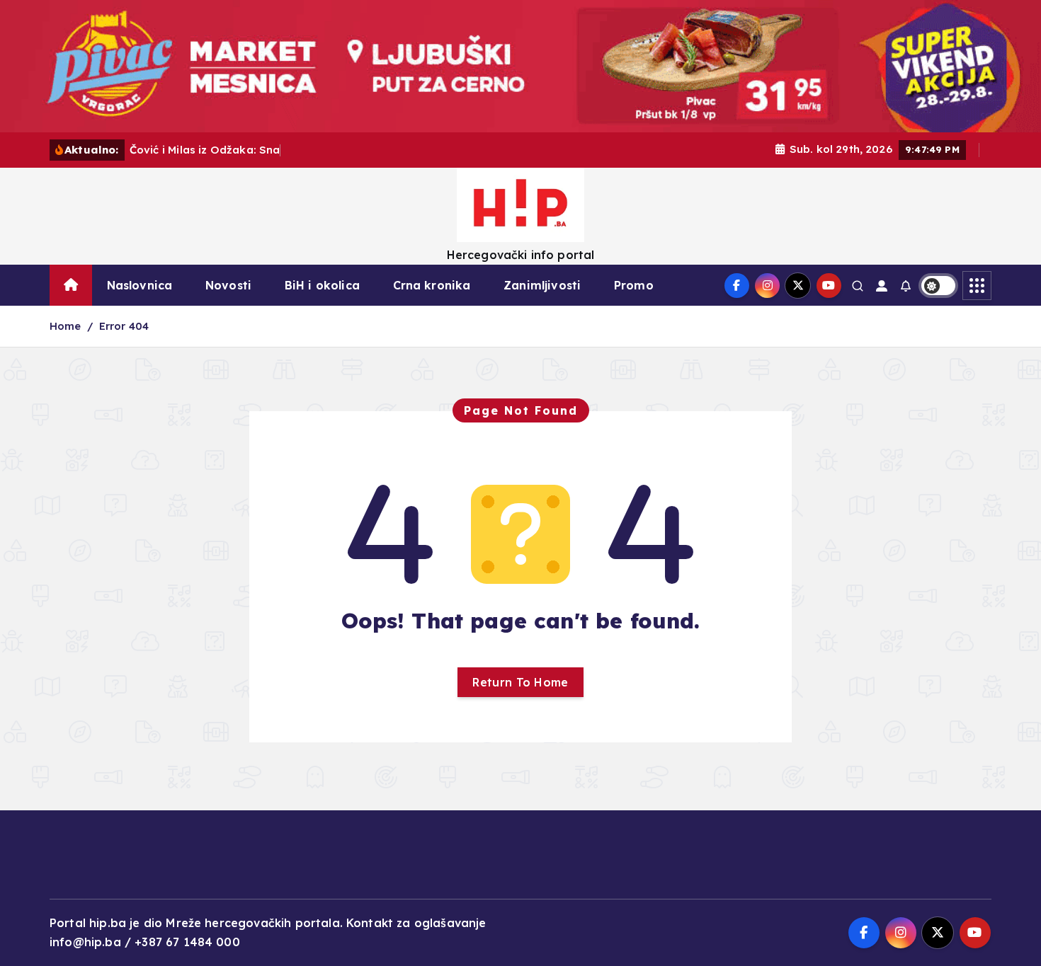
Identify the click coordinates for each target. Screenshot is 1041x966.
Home (65, 326)
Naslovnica (140, 285)
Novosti (228, 285)
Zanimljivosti (542, 285)
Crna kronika (432, 285)
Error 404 (124, 326)
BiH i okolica (322, 285)
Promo (634, 285)
